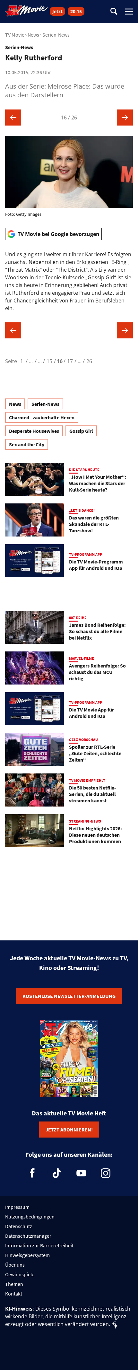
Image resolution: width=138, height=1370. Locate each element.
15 (49, 361)
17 (70, 361)
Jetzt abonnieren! (69, 1129)
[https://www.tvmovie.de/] (26, 11)
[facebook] (32, 1173)
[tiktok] (56, 1173)
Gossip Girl (81, 431)
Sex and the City (26, 444)
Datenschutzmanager (28, 1236)
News (33, 34)
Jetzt (57, 11)
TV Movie (14, 34)
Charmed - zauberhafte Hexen (41, 417)
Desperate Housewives (34, 431)
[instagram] (105, 1173)
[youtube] (81, 1173)
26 (89, 361)
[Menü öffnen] (129, 11)
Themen (14, 1284)
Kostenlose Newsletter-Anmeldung (69, 996)
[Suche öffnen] (113, 12)
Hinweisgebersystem (27, 1255)
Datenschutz (18, 1226)
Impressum (17, 1207)
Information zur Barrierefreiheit (39, 1245)
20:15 (76, 11)
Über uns (15, 1264)
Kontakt (13, 1293)
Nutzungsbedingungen (30, 1216)
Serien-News (56, 34)
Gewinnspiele (19, 1274)
